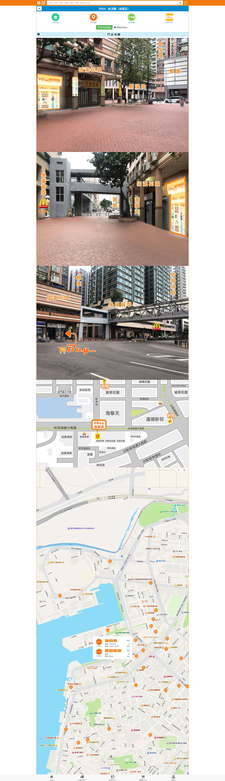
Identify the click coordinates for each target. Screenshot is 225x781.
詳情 (128, 646)
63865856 (112, 644)
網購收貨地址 (120, 27)
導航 (128, 640)
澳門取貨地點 (104, 27)
